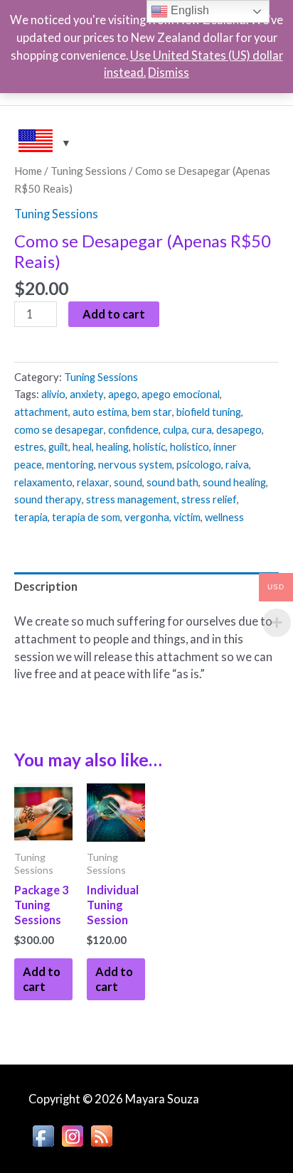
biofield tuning (208, 411)
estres (29, 446)
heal (82, 446)
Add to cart (113, 314)
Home (28, 170)
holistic (149, 446)
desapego (239, 429)
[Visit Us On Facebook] (43, 1134)
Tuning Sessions (88, 170)
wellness (224, 516)
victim (187, 516)
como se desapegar (59, 429)
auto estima (100, 411)
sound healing (234, 482)
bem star (152, 411)
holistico (189, 446)
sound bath (172, 482)
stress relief (209, 499)
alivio (53, 393)
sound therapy (48, 499)
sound (128, 482)
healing (112, 446)
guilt (58, 446)
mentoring (70, 464)
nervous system (135, 464)
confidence (133, 429)
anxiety (87, 393)
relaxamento (43, 482)
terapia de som (86, 516)
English (188, 10)
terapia (31, 516)
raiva (237, 464)
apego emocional (181, 393)
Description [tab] (46, 586)
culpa (175, 429)
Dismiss (168, 72)
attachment (41, 411)
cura (201, 429)
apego (122, 393)
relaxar (93, 482)
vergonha (146, 516)
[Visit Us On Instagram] (72, 1134)
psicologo (198, 464)
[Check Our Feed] (101, 1134)
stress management (131, 499)
